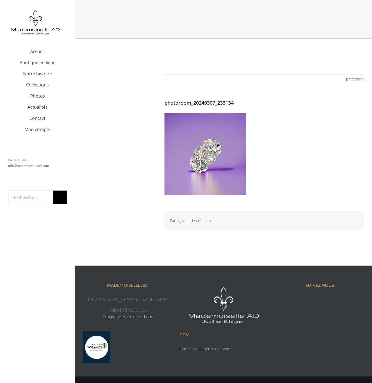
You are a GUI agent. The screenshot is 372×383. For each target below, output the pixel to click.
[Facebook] (314, 300)
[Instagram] (325, 300)
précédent (355, 79)
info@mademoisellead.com (28, 165)
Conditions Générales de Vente (206, 348)
